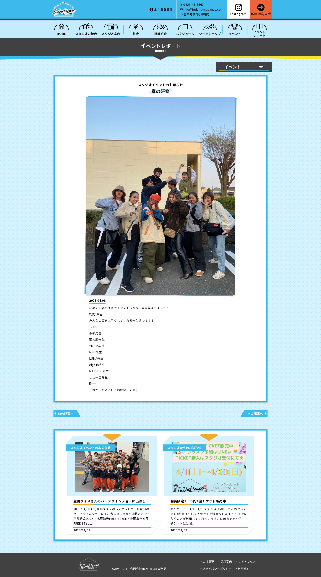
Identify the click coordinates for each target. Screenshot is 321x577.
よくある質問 (163, 9)
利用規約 (243, 569)
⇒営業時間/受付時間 (194, 14)
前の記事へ (65, 413)
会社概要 (208, 561)
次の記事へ (255, 413)
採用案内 (226, 561)
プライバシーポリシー (216, 569)
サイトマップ (247, 561)
